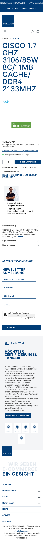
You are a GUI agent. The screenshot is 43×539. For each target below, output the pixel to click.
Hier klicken (22, 315)
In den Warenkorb (28, 162)
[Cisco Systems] (6, 101)
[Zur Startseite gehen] (21, 21)
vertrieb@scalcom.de (21, 531)
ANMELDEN (12, 8)
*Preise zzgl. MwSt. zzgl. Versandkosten (20, 150)
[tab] (20, 230)
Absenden (11, 327)
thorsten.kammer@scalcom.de (20, 211)
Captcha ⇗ (28, 318)
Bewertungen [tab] (8, 245)
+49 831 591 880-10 (16, 213)
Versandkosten (8, 146)
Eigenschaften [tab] (9, 240)
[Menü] (5, 31)
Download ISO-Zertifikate (17, 416)
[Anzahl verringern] (4, 162)
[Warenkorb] (38, 31)
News (5, 509)
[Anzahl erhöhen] (12, 162)
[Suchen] (32, 31)
